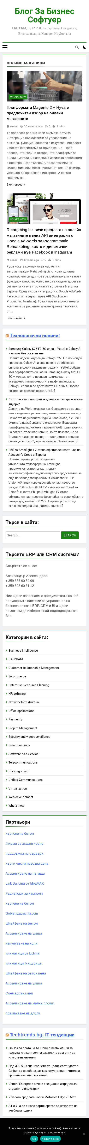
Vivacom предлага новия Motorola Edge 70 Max (42, 1097)
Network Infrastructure (24, 702)
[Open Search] (77, 47)
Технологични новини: (35, 335)
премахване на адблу (23, 1013)
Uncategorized (18, 771)
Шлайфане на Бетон (22, 923)
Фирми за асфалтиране (24, 843)
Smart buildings (19, 745)
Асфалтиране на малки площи (30, 1003)
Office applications (21, 711)
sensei (14, 126)
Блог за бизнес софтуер (44, 15)
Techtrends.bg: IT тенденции (42, 1034)
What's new (18, 97)
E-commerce (17, 676)
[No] (84, 1134)
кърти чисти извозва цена (27, 863)
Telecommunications (23, 762)
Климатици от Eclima (22, 953)
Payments (15, 719)
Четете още (50, 1138)
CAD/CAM (15, 659)
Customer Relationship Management (33, 668)
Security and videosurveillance (29, 737)
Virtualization (17, 788)
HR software (17, 694)
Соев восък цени (19, 993)
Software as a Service (23, 754)
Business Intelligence (23, 650)
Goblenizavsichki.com (22, 913)
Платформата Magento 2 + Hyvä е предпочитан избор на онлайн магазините (38, 113)
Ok (34, 1138)
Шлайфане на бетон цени (26, 973)
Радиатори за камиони (24, 893)
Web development (20, 797)
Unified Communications (25, 780)
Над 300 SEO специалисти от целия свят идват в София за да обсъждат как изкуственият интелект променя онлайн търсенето (44, 1070)
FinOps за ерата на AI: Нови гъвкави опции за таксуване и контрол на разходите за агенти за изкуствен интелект (41, 1052)
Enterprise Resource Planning (28, 685)
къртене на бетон (20, 833)
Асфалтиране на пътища (25, 873)
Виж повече (14, 184)
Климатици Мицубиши (24, 963)
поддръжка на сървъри (24, 853)
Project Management (22, 728)
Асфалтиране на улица (24, 933)
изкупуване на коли (21, 943)
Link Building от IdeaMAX (25, 883)
